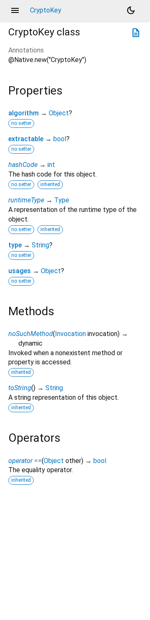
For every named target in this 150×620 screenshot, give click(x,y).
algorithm (23, 113)
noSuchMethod (30, 334)
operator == (25, 461)
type (15, 245)
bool (59, 139)
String (40, 245)
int (51, 165)
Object (59, 113)
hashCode (23, 165)
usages (19, 271)
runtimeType (26, 200)
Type (61, 200)
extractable (25, 139)
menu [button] (15, 10)
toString (19, 388)
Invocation (70, 334)
